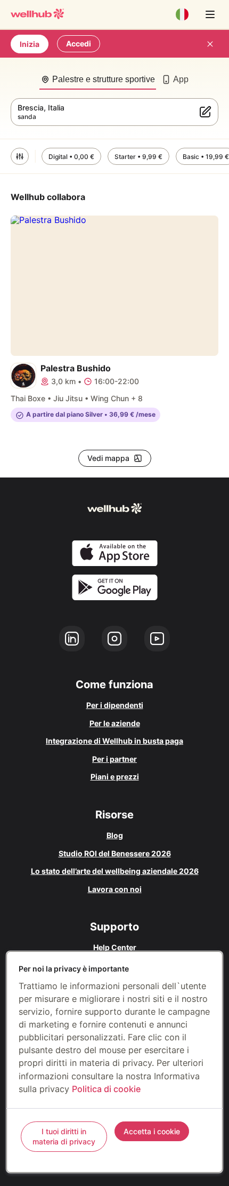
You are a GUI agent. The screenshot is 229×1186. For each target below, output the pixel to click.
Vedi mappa (108, 458)
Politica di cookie (106, 1089)
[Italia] (182, 14)
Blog (115, 835)
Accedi (78, 43)
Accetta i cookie (152, 1131)
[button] (20, 156)
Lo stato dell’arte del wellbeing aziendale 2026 (115, 870)
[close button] (209, 43)
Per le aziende (114, 723)
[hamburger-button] (209, 14)
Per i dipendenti (114, 705)
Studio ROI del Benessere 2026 (115, 853)
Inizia (29, 44)
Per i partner (114, 758)
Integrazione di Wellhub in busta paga (114, 740)
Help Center (114, 947)
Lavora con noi (115, 889)
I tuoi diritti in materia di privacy (63, 1137)
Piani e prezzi (115, 776)
